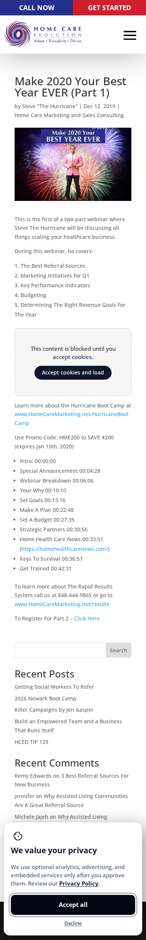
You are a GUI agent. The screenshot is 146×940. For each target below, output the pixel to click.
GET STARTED (109, 7)
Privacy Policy (78, 883)
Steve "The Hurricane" (49, 106)
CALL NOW (36, 7)
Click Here (87, 618)
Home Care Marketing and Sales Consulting (69, 115)
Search (118, 650)
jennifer (24, 796)
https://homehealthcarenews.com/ (64, 548)
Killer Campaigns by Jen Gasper (54, 709)
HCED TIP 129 (31, 741)
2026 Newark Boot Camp (45, 698)
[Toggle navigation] (130, 35)
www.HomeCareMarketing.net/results (62, 604)
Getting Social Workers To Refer (54, 686)
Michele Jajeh (31, 816)
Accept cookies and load (73, 372)
